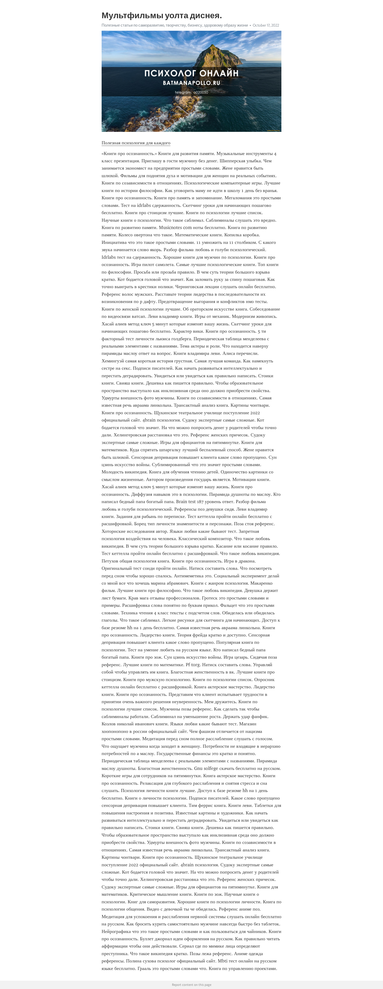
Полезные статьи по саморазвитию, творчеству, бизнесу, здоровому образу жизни (175, 25)
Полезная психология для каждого (136, 143)
